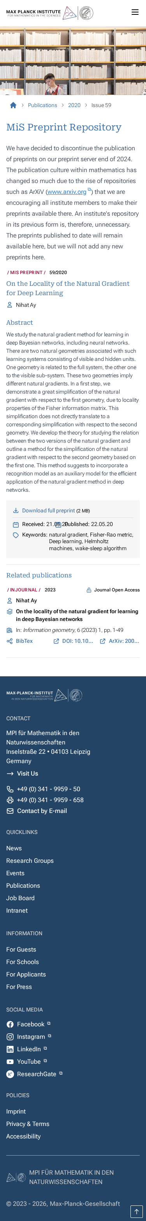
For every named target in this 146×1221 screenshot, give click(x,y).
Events (15, 873)
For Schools (22, 962)
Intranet (17, 910)
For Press (19, 987)
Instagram (32, 1036)
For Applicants (26, 974)
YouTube (29, 1061)
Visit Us (27, 773)
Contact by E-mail (42, 811)
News (14, 848)
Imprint (16, 1111)
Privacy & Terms (27, 1124)
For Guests (21, 949)
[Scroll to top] (136, 1211)
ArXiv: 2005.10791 (124, 641)
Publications (23, 885)
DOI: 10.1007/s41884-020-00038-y (77, 641)
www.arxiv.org (66, 191)
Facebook (31, 1024)
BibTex (24, 641)
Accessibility (23, 1136)
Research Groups (30, 860)
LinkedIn (29, 1049)
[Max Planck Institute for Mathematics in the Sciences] (13, 105)
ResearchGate (37, 1074)
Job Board (20, 898)
